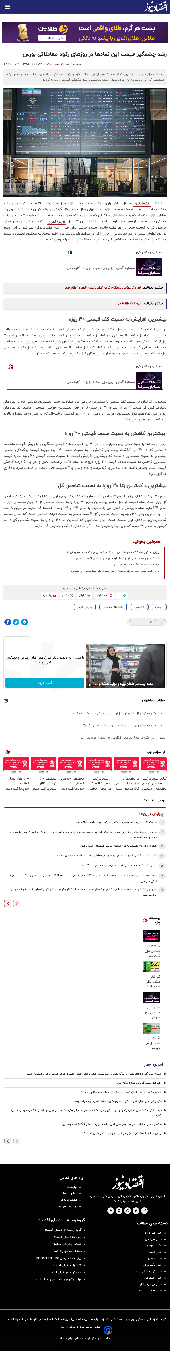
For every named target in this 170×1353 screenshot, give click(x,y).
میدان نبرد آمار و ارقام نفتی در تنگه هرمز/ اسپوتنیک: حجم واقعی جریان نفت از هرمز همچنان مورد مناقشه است (94, 1074)
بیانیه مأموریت (67, 1206)
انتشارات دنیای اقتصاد (67, 1265)
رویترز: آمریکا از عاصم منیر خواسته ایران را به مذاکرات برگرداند (119, 866)
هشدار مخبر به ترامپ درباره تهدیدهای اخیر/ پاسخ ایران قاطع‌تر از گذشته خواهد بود (112, 1124)
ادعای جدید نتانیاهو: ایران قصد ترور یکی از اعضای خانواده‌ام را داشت (121, 1092)
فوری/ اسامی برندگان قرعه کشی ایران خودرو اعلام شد (102, 287)
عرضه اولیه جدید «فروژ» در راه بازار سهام (135, 565)
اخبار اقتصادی (62, 64)
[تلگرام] (24, 622)
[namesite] (155, 6)
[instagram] (127, 1211)
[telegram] (119, 1211)
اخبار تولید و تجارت (149, 1271)
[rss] (111, 1211)
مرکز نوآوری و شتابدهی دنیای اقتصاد (57, 1279)
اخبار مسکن (154, 1252)
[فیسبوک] (7, 622)
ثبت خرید (45, 682)
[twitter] (136, 1211)
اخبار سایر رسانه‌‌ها (150, 1290)
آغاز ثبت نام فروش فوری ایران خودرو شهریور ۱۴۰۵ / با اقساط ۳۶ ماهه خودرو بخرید (107, 856)
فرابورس (139, 607)
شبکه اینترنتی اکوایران (67, 1244)
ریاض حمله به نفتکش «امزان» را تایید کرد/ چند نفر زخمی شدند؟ (123, 1133)
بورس (159, 607)
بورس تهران (56, 221)
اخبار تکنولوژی (152, 1265)
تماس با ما (70, 1193)
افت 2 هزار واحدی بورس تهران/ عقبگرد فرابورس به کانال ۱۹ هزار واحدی (118, 559)
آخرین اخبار (153, 1064)
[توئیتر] (16, 622)
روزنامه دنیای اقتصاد (68, 1237)
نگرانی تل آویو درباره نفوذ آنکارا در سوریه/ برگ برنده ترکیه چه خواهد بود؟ (118, 1101)
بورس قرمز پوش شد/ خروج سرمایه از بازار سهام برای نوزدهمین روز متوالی (115, 571)
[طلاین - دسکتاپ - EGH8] (85, 32)
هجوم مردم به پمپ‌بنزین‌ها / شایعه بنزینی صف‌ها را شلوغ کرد (119, 846)
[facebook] (145, 1211)
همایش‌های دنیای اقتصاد (65, 1272)
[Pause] (90, 684)
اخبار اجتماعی (153, 1278)
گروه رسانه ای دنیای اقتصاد (63, 1230)
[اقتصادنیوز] (127, 1183)
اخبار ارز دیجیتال (151, 1284)
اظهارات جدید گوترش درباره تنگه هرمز (139, 1083)
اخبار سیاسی (153, 1239)
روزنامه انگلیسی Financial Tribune (58, 1258)
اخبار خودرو (154, 1258)
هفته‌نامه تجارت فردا (68, 1251)
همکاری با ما (69, 1200)
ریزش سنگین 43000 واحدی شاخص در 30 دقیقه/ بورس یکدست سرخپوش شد (112, 552)
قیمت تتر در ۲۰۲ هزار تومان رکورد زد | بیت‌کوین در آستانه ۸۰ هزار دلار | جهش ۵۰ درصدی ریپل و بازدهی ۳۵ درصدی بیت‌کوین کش (86, 1112)
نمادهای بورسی (113, 607)
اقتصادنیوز (142, 203)
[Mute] (96, 684)
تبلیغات (72, 1187)
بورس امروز (84, 607)
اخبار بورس (154, 1246)
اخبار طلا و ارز (153, 1233)
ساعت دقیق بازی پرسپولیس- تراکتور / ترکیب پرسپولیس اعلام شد (116, 822)
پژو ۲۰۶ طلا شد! (129, 303)
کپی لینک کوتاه (155, 622)
